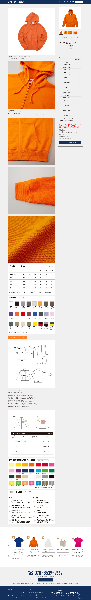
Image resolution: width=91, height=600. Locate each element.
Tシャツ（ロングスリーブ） (13, 594)
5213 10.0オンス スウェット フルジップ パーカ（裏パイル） (15, 551)
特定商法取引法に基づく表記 (40, 597)
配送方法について (38, 594)
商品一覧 (33, 1)
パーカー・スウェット (12, 597)
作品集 (54, 1)
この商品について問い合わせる (70, 142)
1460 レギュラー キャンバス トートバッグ (44, 550)
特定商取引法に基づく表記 (63, 136)
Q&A (45, 1)
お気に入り (71, 48)
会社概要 (49, 1)
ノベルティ (23, 594)
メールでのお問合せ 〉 (45, 579)
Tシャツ (10, 592)
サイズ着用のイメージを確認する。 (17, 337)
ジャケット (23, 592)
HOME (28, 1)
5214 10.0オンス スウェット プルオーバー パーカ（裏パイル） (74, 551)
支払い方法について (39, 592)
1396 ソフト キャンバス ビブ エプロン (29, 550)
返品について (61, 134)
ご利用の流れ (39, 1)
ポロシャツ (10, 595)
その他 (22, 595)
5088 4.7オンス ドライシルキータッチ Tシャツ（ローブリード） (59, 551)
